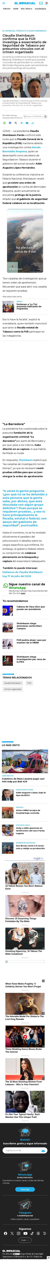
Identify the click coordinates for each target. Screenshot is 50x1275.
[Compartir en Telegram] (21, 122)
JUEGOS (6, 9)
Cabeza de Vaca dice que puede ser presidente (31, 608)
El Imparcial (9, 31)
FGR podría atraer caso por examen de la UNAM (31, 641)
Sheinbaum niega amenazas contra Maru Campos (29, 626)
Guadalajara (40, 9)
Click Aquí (25, 1190)
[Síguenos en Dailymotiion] (44, 1233)
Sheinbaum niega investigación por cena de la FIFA (31, 659)
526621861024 (25, 1178)
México (20, 31)
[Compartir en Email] (27, 122)
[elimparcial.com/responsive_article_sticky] (48, 1257)
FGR (29, 683)
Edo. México (26, 9)
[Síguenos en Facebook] (5, 1233)
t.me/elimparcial (25, 1216)
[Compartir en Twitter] (16, 122)
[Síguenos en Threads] (38, 1233)
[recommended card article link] (8, 306)
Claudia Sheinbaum (36, 31)
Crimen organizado (12, 689)
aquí (23, 593)
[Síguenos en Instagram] (18, 1233)
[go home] (25, 1250)
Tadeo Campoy (11, 115)
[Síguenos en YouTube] (25, 1233)
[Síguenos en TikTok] (32, 1233)
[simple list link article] (25, 762)
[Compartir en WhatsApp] (4, 122)
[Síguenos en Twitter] (12, 1233)
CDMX (15, 9)
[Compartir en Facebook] (10, 122)
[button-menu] (3, 3)
